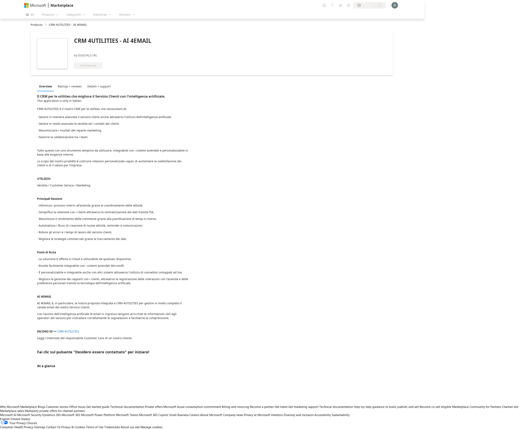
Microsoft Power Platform (98, 415)
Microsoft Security (29, 415)
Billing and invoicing (235, 407)
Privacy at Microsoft (257, 415)
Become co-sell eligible (435, 407)
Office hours (77, 407)
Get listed (281, 407)
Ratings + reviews (70, 86)
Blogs (41, 407)
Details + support (99, 86)
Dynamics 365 (51, 415)
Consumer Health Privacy (16, 427)
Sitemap (39, 427)
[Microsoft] (35, 5)
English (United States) (15, 419)
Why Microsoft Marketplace (18, 407)
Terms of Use (94, 427)
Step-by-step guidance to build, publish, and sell (386, 407)
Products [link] (37, 25)
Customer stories (57, 407)
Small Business (179, 415)
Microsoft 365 (71, 415)
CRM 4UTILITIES (68, 331)
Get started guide (97, 407)
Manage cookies (151, 427)
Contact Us (53, 427)
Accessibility (322, 415)
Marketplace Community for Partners (476, 407)
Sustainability (341, 415)
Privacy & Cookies (73, 427)
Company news (233, 415)
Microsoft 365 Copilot (153, 415)
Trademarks (112, 427)
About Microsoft (211, 415)
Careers (194, 415)
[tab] (46, 86)
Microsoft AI (8, 415)
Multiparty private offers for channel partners (55, 411)
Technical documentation (127, 407)
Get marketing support (303, 407)
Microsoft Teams (127, 415)
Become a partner (262, 407)
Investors (277, 415)
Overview (45, 86)
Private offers (154, 407)
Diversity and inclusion (299, 415)
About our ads (130, 427)
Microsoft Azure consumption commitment (192, 407)
